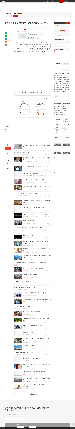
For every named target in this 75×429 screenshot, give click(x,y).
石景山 (69, 124)
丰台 (68, 127)
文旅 (17, 230)
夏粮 (26, 259)
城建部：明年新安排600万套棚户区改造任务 (61, 85)
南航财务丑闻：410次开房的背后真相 (32, 358)
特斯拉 (27, 368)
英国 (28, 277)
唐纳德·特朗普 (28, 295)
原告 (29, 148)
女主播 (27, 161)
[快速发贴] (5, 30)
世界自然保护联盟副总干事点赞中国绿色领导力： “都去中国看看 (30, 262)
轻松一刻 (32, 182)
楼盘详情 (29, 38)
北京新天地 (57, 133)
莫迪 (28, 189)
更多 (8, 44)
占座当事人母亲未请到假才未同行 (22, 152)
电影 (28, 270)
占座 (17, 154)
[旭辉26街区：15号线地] (57, 98)
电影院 (27, 270)
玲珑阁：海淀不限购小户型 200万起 (60, 108)
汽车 (28, 368)
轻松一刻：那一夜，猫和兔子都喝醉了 (32, 312)
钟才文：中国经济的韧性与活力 (22, 306)
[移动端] (44, 1)
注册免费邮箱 (66, 1)
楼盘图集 (59, 49)
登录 (61, 1)
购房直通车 (41, 103)
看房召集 (23, 101)
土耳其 (30, 223)
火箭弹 (27, 204)
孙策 (28, 314)
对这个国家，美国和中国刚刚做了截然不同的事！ (35, 214)
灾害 (20, 195)
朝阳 (68, 126)
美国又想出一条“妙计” (28, 332)
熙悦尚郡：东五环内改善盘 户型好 (60, 110)
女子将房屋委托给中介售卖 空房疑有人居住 (61, 89)
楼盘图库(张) (33, 38)
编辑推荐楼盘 (58, 119)
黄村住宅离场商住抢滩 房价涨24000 (57, 153)
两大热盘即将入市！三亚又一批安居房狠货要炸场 (30, 92)
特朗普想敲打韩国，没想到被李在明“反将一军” (34, 371)
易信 (8, 33)
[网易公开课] (48, 1)
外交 (28, 210)
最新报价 (46, 42)
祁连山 (27, 348)
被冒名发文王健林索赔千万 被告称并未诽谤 (61, 77)
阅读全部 (67, 49)
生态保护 (28, 381)
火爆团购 (68, 22)
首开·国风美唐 (58, 132)
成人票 (20, 154)
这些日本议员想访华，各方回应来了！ (32, 235)
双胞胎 (27, 245)
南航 (28, 360)
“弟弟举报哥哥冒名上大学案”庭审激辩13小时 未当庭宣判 (37, 299)
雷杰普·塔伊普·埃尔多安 (29, 175)
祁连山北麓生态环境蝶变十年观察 (31, 345)
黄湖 (29, 342)
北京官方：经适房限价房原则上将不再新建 (61, 81)
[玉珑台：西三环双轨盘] (66, 98)
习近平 (18, 195)
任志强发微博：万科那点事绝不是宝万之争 (61, 75)
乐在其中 (27, 342)
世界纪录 (18, 289)
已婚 (28, 161)
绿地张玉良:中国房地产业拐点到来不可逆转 (61, 79)
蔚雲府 (57, 130)
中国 (17, 308)
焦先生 (28, 182)
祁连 (28, 348)
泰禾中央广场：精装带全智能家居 (60, 106)
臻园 (56, 126)
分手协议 (27, 148)
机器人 (21, 289)
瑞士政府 (28, 216)
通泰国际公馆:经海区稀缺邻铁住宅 (60, 114)
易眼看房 (56, 137)
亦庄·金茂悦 (57, 129)
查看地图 (40, 34)
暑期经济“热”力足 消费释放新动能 (22, 281)
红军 (28, 388)
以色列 (34, 175)
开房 (26, 360)
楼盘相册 (41, 42)
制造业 (20, 308)
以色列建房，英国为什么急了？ (30, 274)
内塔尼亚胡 (27, 223)
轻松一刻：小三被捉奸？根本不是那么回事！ (34, 179)
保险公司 (28, 252)
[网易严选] (52, 1)
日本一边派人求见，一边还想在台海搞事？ (33, 207)
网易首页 (3, 1)
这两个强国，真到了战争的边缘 (30, 173)
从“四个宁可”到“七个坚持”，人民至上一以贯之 (25, 193)
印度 (26, 189)
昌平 (68, 130)
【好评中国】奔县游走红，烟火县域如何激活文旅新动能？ (28, 227)
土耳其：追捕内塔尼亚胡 (29, 220)
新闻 (24, 148)
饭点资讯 (31, 360)
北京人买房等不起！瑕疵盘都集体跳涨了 (57, 145)
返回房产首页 (18, 419)
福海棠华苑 (57, 127)
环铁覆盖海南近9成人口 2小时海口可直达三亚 (62, 91)
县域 (19, 230)
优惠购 (36, 42)
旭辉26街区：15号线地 (57, 103)
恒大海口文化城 (21, 29)
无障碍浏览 (10, 1)
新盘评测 (56, 96)
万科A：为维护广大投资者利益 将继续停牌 (61, 87)
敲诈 (26, 314)
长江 (26, 381)
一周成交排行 (66, 119)
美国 (26, 216)
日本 (26, 210)
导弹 (28, 204)
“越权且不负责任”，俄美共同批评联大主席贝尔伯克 (35, 166)
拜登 (31, 295)
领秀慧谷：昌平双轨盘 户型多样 (59, 112)
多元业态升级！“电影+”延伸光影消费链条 (33, 268)
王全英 (27, 388)
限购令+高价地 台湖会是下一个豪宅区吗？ (67, 153)
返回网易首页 (9, 419)
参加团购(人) (38, 38)
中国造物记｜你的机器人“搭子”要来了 (23, 352)
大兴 (68, 129)
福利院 (29, 245)
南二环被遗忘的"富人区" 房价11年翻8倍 (67, 145)
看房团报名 (24, 103)
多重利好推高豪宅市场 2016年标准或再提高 (61, 83)
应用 (6, 1)
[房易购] (18, 100)
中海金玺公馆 (58, 124)
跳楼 (26, 182)
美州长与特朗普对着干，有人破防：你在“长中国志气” (36, 293)
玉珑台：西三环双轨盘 (67, 103)
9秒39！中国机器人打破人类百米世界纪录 (24, 287)
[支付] (55, 1)
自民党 (28, 237)
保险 (26, 252)
